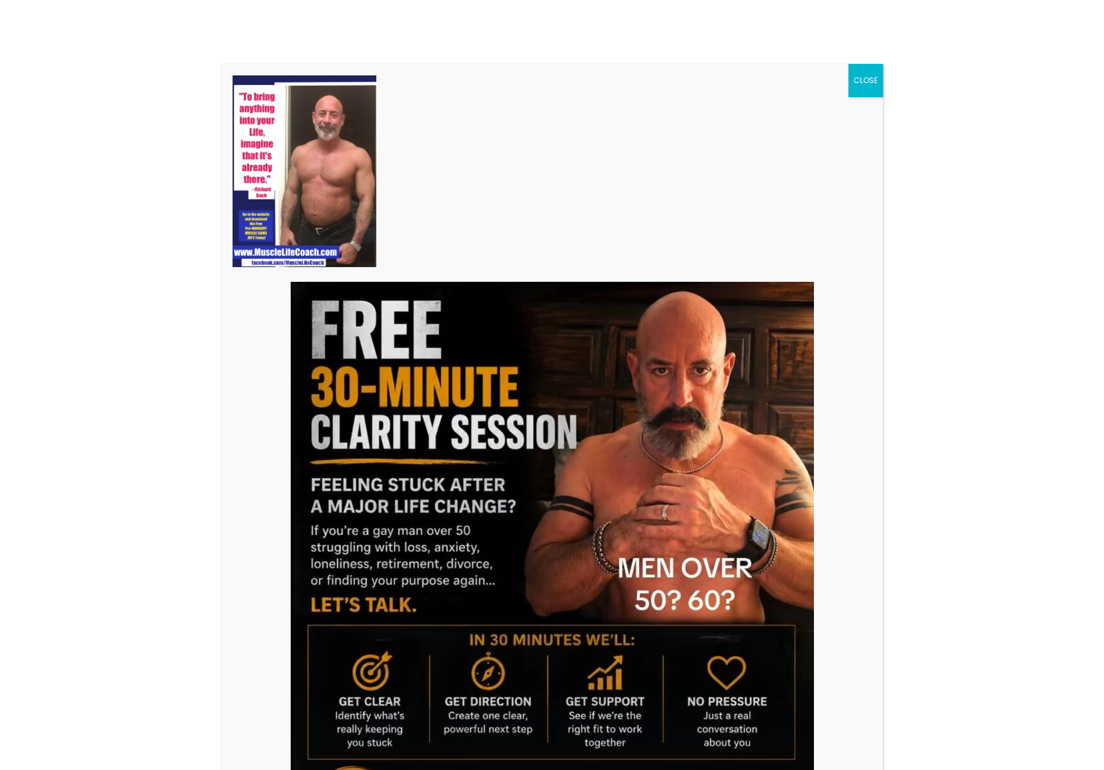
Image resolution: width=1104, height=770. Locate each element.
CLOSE (866, 80)
